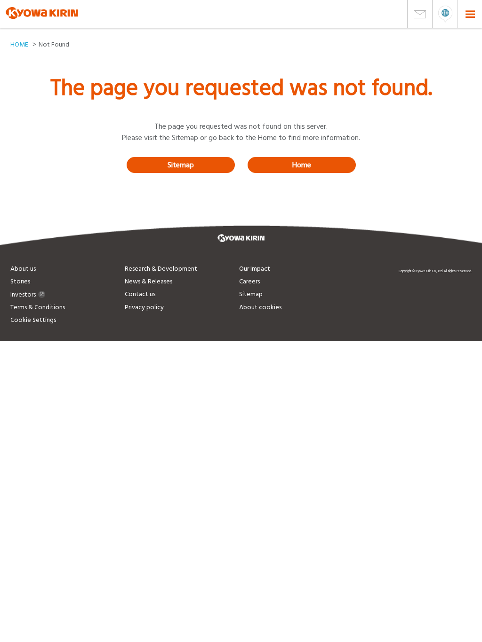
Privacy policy (144, 307)
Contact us (140, 294)
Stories (20, 281)
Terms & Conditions (37, 307)
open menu (445, 14)
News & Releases (148, 281)
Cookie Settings (33, 320)
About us (23, 269)
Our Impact (254, 269)
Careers (249, 281)
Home (301, 165)
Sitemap (181, 165)
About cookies (260, 307)
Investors (23, 294)
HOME (19, 44)
